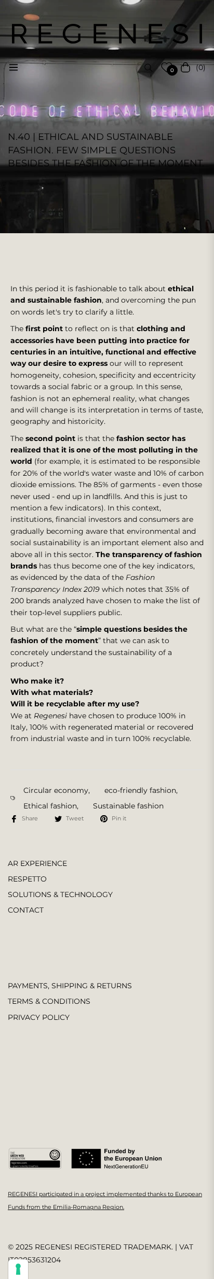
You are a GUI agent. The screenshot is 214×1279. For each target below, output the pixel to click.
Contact (26, 910)
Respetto (27, 879)
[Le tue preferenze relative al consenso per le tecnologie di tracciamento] (18, 1269)
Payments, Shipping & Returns (70, 985)
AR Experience (37, 863)
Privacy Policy (39, 1017)
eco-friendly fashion (140, 790)
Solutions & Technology (60, 894)
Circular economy (55, 790)
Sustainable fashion (128, 806)
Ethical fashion (50, 806)
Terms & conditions (49, 1001)
